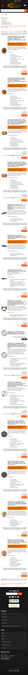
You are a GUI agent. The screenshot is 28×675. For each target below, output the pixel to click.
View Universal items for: (13, 584)
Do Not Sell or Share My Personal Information (11, 626)
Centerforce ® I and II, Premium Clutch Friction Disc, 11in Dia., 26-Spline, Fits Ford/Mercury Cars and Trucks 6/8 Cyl (16, 463)
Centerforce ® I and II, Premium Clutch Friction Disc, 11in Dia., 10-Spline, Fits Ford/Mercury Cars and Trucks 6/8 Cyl (16, 422)
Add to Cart (24, 377)
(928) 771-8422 (4, 654)
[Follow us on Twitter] (18, 597)
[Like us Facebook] (10, 597)
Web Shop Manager (14, 668)
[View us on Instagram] (15, 597)
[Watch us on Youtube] (13, 597)
